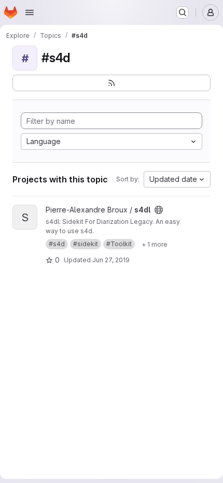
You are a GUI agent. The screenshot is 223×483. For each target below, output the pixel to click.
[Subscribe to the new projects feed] (111, 83)
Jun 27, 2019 (111, 260)
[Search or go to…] (182, 12)
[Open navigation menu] (29, 12)
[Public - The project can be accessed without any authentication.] (159, 210)
